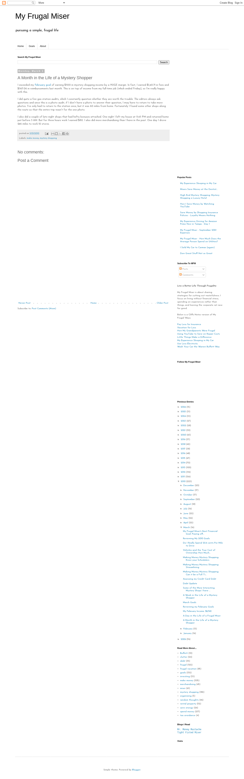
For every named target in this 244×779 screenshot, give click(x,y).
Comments (187, 275)
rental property (188, 704)
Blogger (136, 770)
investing (185, 676)
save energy (186, 708)
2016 (183, 453)
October (188, 495)
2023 (184, 421)
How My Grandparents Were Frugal (196, 331)
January (187, 633)
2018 (183, 444)
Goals (32, 46)
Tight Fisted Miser (189, 732)
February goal (43, 85)
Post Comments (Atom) (44, 308)
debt (182, 661)
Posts (185, 269)
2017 (183, 449)
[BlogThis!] (56, 133)
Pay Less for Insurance (189, 324)
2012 (183, 472)
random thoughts (189, 700)
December (189, 485)
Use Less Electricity (187, 344)
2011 (183, 477)
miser (182, 688)
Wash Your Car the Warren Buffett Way (198, 347)
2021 (183, 430)
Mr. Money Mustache (189, 729)
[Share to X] (60, 133)
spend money (187, 711)
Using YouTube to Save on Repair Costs (198, 334)
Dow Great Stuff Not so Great (196, 253)
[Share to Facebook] (64, 133)
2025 (184, 411)
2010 (183, 481)
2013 (183, 467)
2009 (184, 639)
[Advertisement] (93, 273)
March (187, 527)
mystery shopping (48, 138)
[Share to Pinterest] (67, 133)
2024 (184, 416)
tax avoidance (187, 715)
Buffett (184, 653)
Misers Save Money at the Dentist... (199, 189)
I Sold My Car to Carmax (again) (197, 247)
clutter (183, 657)
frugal (183, 665)
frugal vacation (188, 669)
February (188, 629)
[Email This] (53, 133)
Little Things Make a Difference (194, 337)
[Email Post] (46, 133)
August (187, 504)
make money (33, 138)
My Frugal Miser (42, 16)
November (189, 490)
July (185, 509)
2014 (183, 463)
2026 (184, 407)
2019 (183, 439)
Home (21, 46)
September (189, 499)
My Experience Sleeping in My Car (198, 183)
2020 (184, 435)
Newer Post (24, 303)
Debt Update (190, 583)
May (186, 518)
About (43, 46)
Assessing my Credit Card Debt (199, 579)
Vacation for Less (186, 328)
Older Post (162, 303)
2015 (183, 458)
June (186, 513)
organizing (186, 696)
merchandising (188, 684)
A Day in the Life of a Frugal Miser (202, 616)
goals (183, 673)
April (186, 523)
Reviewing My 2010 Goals (196, 538)
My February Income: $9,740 (197, 611)
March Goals (189, 602)
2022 (184, 425)
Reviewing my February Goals (198, 607)
